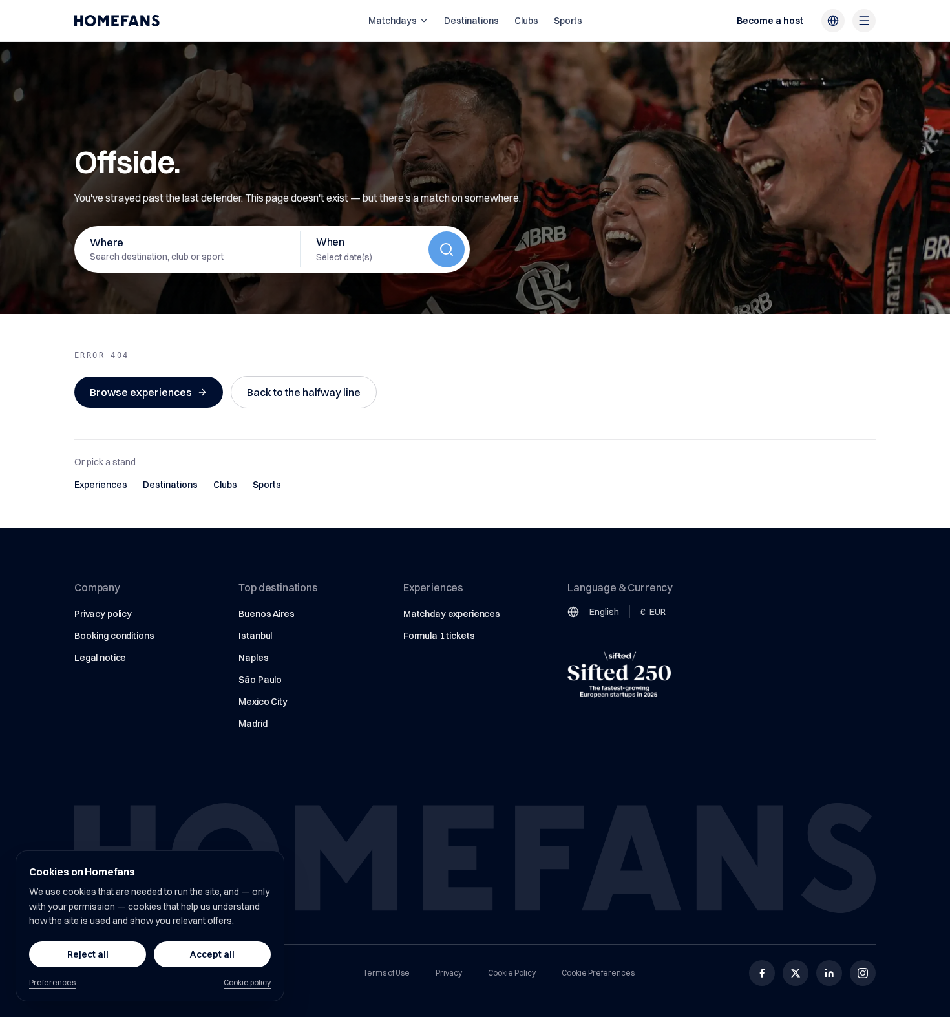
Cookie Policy (512, 973)
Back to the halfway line (304, 392)
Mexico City (262, 702)
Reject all (88, 954)
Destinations (471, 20)
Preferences (52, 982)
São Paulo (260, 680)
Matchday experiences (451, 614)
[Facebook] (762, 973)
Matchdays (392, 20)
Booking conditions (114, 636)
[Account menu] (864, 20)
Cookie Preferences (598, 973)
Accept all (212, 954)
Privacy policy (103, 614)
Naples (253, 658)
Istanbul (255, 636)
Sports (568, 20)
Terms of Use (386, 973)
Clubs (526, 20)
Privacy (449, 973)
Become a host (770, 20)
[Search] (446, 249)
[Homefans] (117, 20)
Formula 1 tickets (439, 636)
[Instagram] (863, 973)
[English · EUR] (833, 20)
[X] (795, 973)
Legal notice (100, 658)
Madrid (252, 723)
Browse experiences (141, 392)
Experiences (100, 484)
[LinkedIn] (829, 973)
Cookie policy (247, 982)
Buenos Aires (266, 614)
